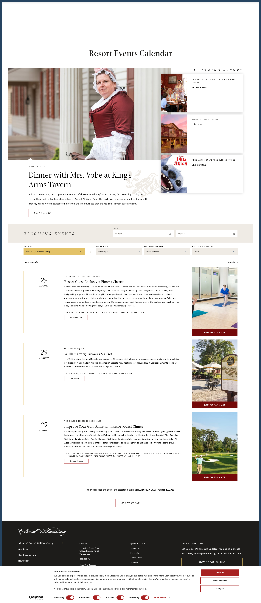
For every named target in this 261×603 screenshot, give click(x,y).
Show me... (29, 246)
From (115, 228)
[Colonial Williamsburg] (42, 535)
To (177, 228)
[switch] (96, 597)
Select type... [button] (103, 251)
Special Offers (136, 557)
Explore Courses (76, 461)
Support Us (135, 548)
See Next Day (130, 503)
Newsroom (23, 560)
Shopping (134, 562)
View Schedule (76, 317)
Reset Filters (232, 262)
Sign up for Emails (212, 562)
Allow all (220, 572)
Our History (24, 549)
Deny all (220, 589)
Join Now (197, 124)
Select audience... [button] (153, 251)
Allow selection (220, 580)
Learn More (42, 212)
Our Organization (27, 555)
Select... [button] (197, 251)
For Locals (134, 553)
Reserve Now (199, 87)
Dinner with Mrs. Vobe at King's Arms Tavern (80, 179)
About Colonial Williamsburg (35, 543)
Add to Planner (214, 332)
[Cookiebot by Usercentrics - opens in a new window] (36, 598)
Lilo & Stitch (199, 164)
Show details (160, 597)
